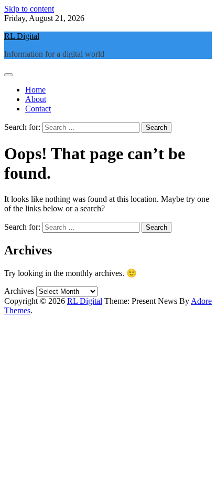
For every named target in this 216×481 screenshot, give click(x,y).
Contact (38, 108)
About (35, 99)
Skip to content (29, 8)
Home (35, 89)
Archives (19, 290)
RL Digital (21, 36)
